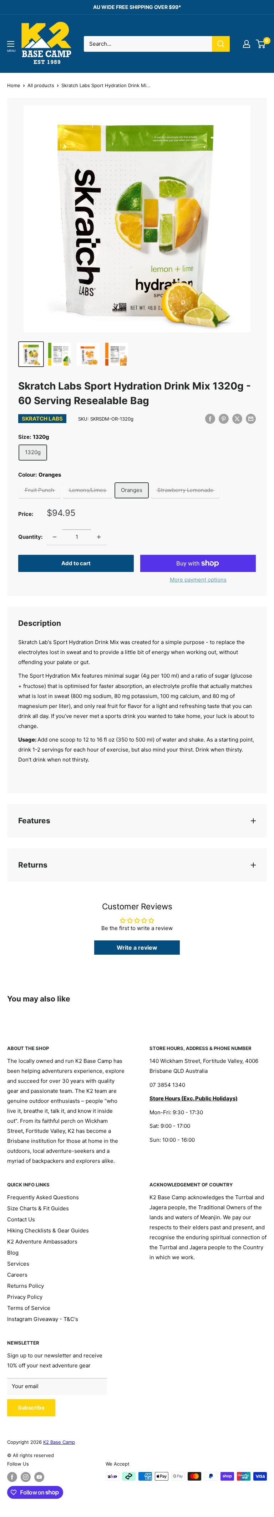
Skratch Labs (42, 418)
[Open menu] (10, 44)
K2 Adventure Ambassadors (42, 1241)
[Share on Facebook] (210, 418)
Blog (13, 1252)
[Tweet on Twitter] (237, 418)
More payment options (198, 579)
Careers (17, 1274)
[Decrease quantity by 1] (54, 536)
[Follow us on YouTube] (39, 1477)
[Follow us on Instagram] (26, 1477)
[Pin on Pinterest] (224, 418)
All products (40, 85)
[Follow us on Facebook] (12, 1477)
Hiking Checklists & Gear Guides (48, 1230)
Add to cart (76, 563)
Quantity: (30, 536)
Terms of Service (28, 1308)
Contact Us (21, 1219)
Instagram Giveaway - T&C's (42, 1319)
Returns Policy (25, 1285)
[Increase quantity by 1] (98, 536)
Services (18, 1263)
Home (13, 85)
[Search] (221, 44)
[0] (261, 44)
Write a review (137, 947)
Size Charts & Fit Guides (38, 1208)
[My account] (246, 44)
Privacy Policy (24, 1297)
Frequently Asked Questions (43, 1197)
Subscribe (31, 1407)
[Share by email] (251, 418)
